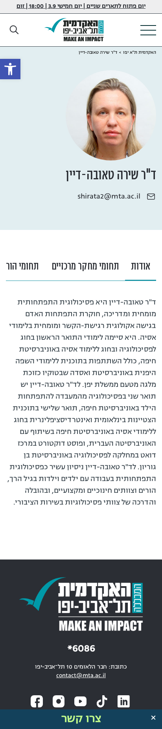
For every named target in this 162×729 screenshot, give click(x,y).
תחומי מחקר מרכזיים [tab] (85, 266)
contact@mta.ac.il (81, 676)
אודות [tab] (140, 266)
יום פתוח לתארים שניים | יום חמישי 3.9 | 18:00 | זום (81, 6)
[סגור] (153, 717)
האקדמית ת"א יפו (139, 52)
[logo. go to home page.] (77, 30)
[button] (14, 30)
